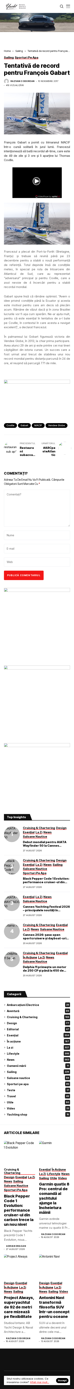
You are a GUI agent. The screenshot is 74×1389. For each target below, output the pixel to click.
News (38, 1059)
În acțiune (38, 1041)
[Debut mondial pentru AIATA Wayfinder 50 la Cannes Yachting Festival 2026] (12, 834)
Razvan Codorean (22, 81)
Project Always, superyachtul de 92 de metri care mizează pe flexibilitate (19, 1307)
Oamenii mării (38, 1065)
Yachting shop (38, 1114)
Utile (38, 1102)
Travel (38, 1096)
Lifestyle (38, 1053)
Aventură (38, 1011)
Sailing (19, 50)
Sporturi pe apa (38, 1084)
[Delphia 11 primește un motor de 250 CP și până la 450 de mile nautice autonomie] (12, 959)
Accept (62, 1380)
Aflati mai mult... (39, 1382)
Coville (10, 425)
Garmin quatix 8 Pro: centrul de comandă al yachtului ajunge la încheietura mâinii (54, 1198)
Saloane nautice (38, 1078)
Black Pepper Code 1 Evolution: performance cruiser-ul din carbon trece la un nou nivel (46, 882)
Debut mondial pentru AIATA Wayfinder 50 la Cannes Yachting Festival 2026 (45, 845)
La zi (38, 1047)
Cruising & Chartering (38, 1017)
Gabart (24, 425)
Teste (38, 1090)
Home (7, 50)
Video (38, 1108)
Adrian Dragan (16, 1246)
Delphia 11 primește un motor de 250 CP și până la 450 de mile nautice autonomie (44, 970)
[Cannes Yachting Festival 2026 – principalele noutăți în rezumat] (12, 903)
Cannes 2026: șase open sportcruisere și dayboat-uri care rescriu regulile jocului (44, 938)
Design (38, 1023)
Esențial (38, 1035)
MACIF (38, 425)
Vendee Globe (56, 425)
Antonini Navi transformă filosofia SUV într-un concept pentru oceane (54, 1307)
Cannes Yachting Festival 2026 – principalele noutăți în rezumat (46, 910)
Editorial (38, 1029)
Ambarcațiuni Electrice (38, 1005)
